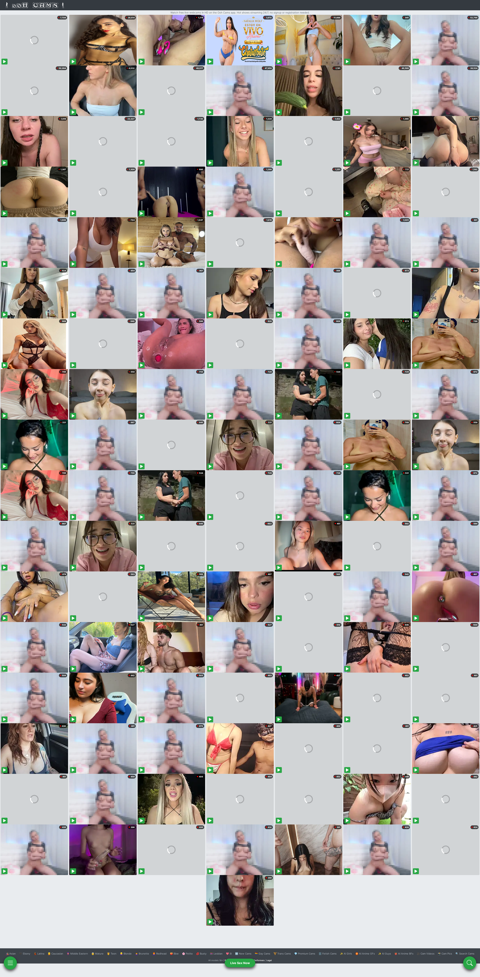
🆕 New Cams (243, 953)
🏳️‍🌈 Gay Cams (262, 953)
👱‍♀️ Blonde (126, 953)
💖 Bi (229, 953)
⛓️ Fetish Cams (328, 953)
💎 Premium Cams (304, 953)
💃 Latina (39, 953)
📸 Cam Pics (445, 953)
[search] (469, 963)
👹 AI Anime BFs (403, 953)
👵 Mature (97, 953)
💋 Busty (201, 953)
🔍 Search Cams (464, 953)
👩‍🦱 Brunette (142, 953)
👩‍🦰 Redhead (159, 953)
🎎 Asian (11, 953)
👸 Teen (111, 953)
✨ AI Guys (384, 953)
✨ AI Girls (346, 953)
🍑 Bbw (174, 953)
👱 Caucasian (55, 953)
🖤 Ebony (24, 953)
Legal (269, 960)
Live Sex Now (240, 963)
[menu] (10, 963)
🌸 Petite (187, 953)
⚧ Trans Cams (282, 953)
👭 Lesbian (216, 953)
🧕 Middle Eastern (77, 953)
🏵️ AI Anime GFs (365, 953)
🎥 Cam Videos (425, 953)
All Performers (257, 960)
